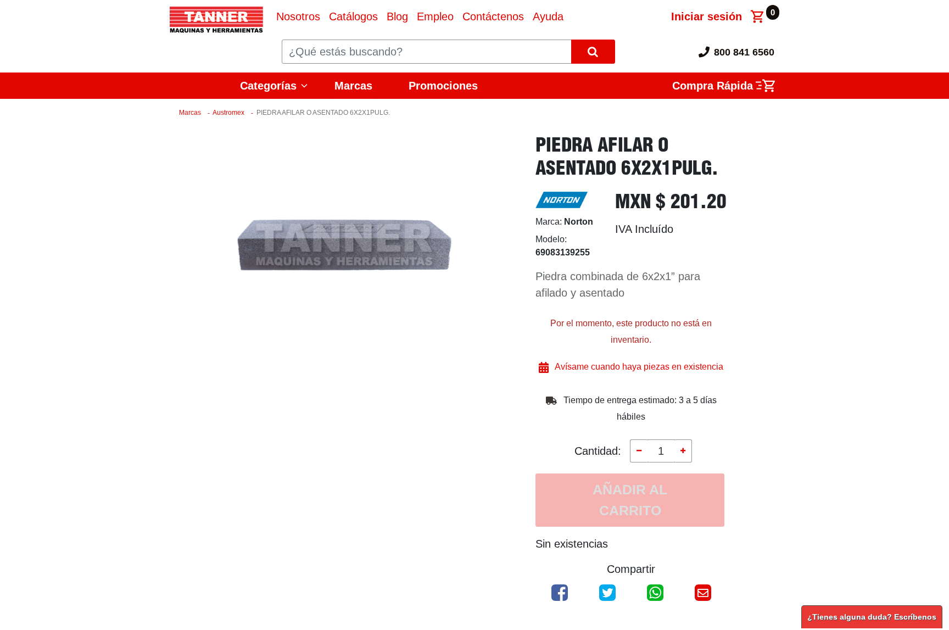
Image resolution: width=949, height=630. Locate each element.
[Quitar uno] (638, 450)
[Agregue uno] (683, 450)
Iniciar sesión (706, 16)
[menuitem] (298, 16)
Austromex (228, 112)
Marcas (353, 86)
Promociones (443, 86)
